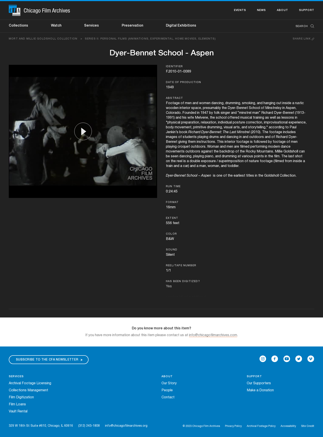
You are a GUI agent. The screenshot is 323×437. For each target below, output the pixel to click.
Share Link (302, 39)
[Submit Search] (311, 26)
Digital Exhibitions (181, 25)
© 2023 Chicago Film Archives (201, 426)
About (282, 10)
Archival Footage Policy (261, 426)
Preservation (132, 25)
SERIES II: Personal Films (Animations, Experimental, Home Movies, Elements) (150, 39)
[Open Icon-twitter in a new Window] (298, 358)
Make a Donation (260, 390)
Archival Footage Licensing (30, 383)
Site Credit (307, 426)
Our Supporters (259, 383)
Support (306, 10)
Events (240, 10)
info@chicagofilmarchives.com (213, 335)
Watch (56, 25)
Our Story (169, 383)
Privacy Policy (233, 426)
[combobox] (302, 26)
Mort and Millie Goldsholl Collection (46, 39)
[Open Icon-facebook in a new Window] (274, 358)
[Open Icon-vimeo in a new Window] (310, 358)
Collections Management (28, 390)
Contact (168, 397)
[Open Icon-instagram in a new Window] (262, 358)
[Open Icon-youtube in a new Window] (286, 358)
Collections (18, 25)
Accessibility (288, 426)
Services (91, 25)
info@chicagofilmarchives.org (126, 425)
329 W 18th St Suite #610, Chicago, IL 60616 (41, 425)
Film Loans (17, 404)
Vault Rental (18, 411)
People (167, 390)
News (261, 10)
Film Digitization (21, 397)
